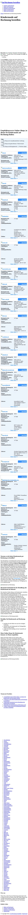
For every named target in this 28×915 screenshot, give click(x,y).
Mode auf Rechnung (8, 907)
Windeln (6, 886)
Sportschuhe (6, 866)
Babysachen (6, 750)
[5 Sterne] (3, 54)
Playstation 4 (7, 843)
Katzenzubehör (7, 808)
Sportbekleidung (7, 864)
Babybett (6, 749)
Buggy (5, 760)
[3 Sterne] (18, 53)
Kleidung (6, 816)
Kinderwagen (7, 815)
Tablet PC (6, 871)
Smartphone (6, 855)
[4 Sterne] (23, 53)
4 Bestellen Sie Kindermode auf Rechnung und (15, 704)
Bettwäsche (6, 754)
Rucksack (6, 848)
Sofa (5, 859)
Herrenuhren (7, 793)
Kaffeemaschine (7, 804)
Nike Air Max (7, 839)
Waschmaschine (7, 883)
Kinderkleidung (7, 809)
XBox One (6, 890)
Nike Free (6, 840)
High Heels (6, 795)
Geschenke (6, 780)
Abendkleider (7, 740)
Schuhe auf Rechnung (9, 908)
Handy (5, 787)
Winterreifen (6, 887)
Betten (5, 753)
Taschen (5, 874)
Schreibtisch (6, 851)
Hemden (6, 789)
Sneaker (5, 858)
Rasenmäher (6, 846)
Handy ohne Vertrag (8, 788)
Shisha (5, 854)
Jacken (5, 800)
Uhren (5, 879)
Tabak (5, 870)
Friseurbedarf (7, 776)
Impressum (24, 913)
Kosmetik (6, 820)
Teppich (5, 875)
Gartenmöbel (7, 778)
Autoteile (6, 746)
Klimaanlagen (7, 817)
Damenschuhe (7, 762)
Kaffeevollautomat (8, 805)
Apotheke (6, 742)
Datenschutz (6, 911)
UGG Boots (6, 878)
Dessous (6, 764)
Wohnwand (6, 888)
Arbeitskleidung (7, 744)
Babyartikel (6, 748)
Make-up (6, 832)
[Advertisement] (14, 37)
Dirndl (5, 766)
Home (2, 13)
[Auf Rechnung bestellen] (10, 2)
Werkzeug (6, 884)
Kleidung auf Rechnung (9, 909)
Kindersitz (6, 813)
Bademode (6, 752)
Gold (5, 783)
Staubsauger (6, 867)
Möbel (5, 836)
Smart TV (6, 856)
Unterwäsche (7, 880)
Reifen (5, 847)
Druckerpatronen (8, 769)
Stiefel (5, 868)
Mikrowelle (6, 835)
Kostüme (6, 821)
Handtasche (6, 785)
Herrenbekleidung (8, 791)
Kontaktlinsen (7, 819)
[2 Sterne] (13, 53)
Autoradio (6, 745)
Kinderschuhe (17, 578)
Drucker (5, 768)
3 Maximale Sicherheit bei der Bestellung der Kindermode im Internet (14, 703)
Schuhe (5, 852)
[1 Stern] (8, 53)
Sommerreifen (7, 860)
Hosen (5, 796)
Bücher (5, 758)
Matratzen (6, 833)
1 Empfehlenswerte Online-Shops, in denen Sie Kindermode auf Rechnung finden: (15, 697)
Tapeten (5, 872)
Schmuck (6, 850)
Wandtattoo (6, 882)
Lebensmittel (7, 827)
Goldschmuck (7, 784)
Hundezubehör (7, 799)
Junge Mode (6, 803)
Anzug (5, 741)
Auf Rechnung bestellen (15, 913)
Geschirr (6, 781)
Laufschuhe (6, 825)
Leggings (6, 829)
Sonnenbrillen (7, 862)
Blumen (5, 756)
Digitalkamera (7, 765)
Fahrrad (5, 772)
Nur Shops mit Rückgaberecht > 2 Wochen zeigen (15, 146)
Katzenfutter (6, 807)
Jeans (5, 801)
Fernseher (6, 774)
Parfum (5, 841)
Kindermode (6, 811)
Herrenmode (6, 792)
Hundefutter (6, 797)
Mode (5, 837)
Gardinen (6, 777)
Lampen (5, 823)
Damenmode (7, 761)
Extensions (6, 770)
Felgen (5, 773)
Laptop (5, 824)
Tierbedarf (6, 876)
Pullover (6, 844)
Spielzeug (6, 863)
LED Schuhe (7, 828)
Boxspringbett (7, 757)
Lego (5, 831)
